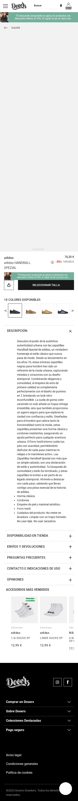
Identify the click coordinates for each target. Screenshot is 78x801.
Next (72, 311)
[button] (65, 788)
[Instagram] (57, 682)
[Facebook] (68, 682)
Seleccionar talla (46, 285)
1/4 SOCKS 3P (20, 638)
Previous (5, 311)
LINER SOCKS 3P (51, 638)
